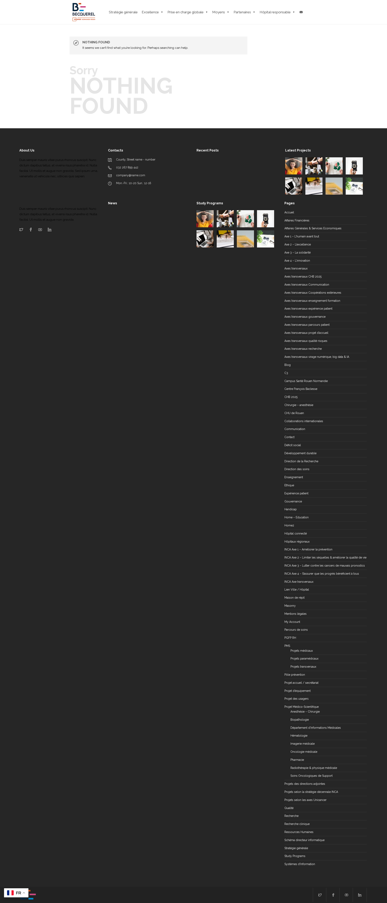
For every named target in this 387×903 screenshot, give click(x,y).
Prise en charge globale (185, 12)
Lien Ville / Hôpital (296, 589)
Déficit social (292, 445)
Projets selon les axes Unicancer (305, 800)
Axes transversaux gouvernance (305, 316)
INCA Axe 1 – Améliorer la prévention (308, 549)
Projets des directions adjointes (304, 783)
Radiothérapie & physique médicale (313, 767)
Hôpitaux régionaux (297, 541)
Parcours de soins (296, 629)
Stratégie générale (123, 12)
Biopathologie (299, 719)
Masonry (290, 605)
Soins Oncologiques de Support (311, 775)
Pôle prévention (294, 674)
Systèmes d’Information (299, 864)
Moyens (218, 12)
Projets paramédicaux (304, 658)
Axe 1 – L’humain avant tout (301, 236)
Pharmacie (297, 759)
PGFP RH (290, 637)
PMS (287, 645)
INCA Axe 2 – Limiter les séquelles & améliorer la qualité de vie (325, 557)
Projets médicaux (301, 650)
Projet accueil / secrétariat (301, 682)
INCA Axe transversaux (298, 581)
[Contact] (301, 12)
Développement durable (300, 453)
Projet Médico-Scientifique (301, 706)
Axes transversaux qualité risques (305, 340)
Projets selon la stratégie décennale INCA (311, 791)
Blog (287, 364)
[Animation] (313, 186)
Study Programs (294, 856)
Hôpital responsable (275, 12)
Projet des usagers (296, 698)
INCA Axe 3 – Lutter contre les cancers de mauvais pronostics (324, 565)
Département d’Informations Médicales (315, 727)
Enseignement (293, 477)
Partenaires (242, 12)
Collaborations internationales (303, 421)
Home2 (289, 525)
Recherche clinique (297, 824)
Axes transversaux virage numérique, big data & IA (316, 356)
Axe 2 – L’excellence (297, 244)
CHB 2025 (291, 397)
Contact (289, 437)
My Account (292, 621)
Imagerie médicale (302, 743)
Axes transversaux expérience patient (308, 308)
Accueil (289, 212)
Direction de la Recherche (301, 461)
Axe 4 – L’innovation (297, 260)
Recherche (291, 815)
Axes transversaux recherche (303, 348)
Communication (294, 429)
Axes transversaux (296, 268)
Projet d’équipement (297, 690)
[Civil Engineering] (313, 165)
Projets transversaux (303, 666)
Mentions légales (295, 613)
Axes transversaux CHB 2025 (302, 276)
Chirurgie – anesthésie (298, 405)
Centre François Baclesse (300, 388)
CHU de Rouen (294, 413)
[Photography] (354, 165)
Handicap (290, 509)
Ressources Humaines (298, 832)
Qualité (288, 808)
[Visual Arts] (334, 165)
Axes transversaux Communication (306, 284)
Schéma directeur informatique (304, 840)
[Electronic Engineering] (334, 186)
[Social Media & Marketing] (354, 186)
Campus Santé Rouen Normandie (306, 381)
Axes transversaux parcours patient (307, 324)
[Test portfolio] (293, 165)
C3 (286, 373)
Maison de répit (294, 597)
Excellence (150, 12)
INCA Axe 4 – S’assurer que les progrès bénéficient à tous (321, 573)
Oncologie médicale (303, 751)
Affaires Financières (296, 220)
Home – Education (296, 517)
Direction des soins (296, 469)
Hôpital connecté (295, 533)
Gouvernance (293, 501)
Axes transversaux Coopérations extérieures (312, 292)
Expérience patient (296, 493)
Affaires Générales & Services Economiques (312, 228)
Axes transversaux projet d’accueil (306, 332)
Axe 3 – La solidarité (297, 252)
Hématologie (298, 735)
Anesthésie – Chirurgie (305, 711)
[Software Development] (293, 186)
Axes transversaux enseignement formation (312, 300)
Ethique (289, 485)
